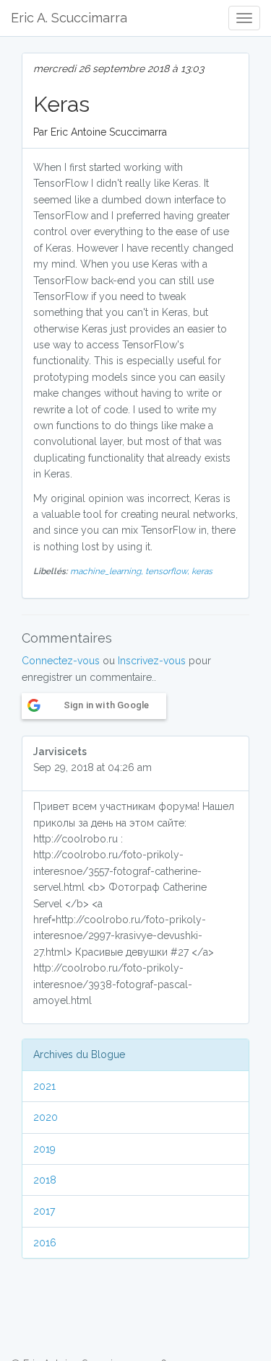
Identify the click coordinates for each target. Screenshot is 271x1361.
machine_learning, (107, 571)
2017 (44, 1211)
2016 (44, 1242)
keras (202, 571)
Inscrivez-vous (152, 660)
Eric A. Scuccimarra (69, 17)
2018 (44, 1180)
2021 (44, 1086)
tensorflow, (168, 571)
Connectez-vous (61, 660)
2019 (44, 1149)
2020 (45, 1117)
